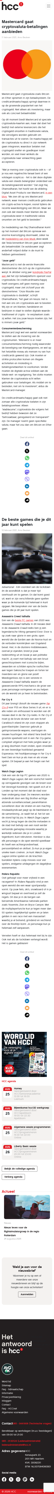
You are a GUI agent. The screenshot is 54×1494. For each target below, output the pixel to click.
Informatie (7, 1393)
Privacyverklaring (11, 1397)
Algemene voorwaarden (15, 1412)
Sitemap (6, 1385)
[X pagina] (11, 1479)
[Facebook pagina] (4, 1479)
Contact (6, 1404)
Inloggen (6, 1400)
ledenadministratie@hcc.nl (16, 1444)
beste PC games (24, 620)
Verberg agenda (13, 1176)
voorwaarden (34, 1491)
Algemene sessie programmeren (32, 1127)
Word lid (6, 1381)
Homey (18, 1088)
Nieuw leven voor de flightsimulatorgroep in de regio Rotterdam (21, 1231)
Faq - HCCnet (9, 1408)
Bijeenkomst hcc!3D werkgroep (31, 1107)
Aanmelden (27, 1294)
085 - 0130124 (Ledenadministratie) (21, 1441)
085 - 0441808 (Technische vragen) (32, 1423)
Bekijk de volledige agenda (19, 1168)
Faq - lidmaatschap (12, 1389)
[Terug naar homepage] (12, 6)
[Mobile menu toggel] (48, 6)
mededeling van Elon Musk (20, 238)
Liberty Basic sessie (25, 1146)
